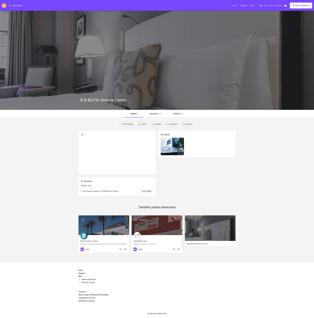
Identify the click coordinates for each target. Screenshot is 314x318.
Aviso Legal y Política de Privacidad (93, 295)
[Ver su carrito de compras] (285, 5)
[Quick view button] (121, 249)
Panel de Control (88, 282)
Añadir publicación (89, 279)
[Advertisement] (117, 155)
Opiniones (155, 114)
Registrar (278, 5)
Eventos (178, 114)
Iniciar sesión (268, 5)
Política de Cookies (86, 301)
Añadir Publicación (302, 5)
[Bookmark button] (125, 249)
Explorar (243, 5)
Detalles (134, 114)
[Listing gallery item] (172, 146)
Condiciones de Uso (87, 298)
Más (252, 5)
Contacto (82, 292)
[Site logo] (4, 5)
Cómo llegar (146, 191)
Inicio (235, 5)
